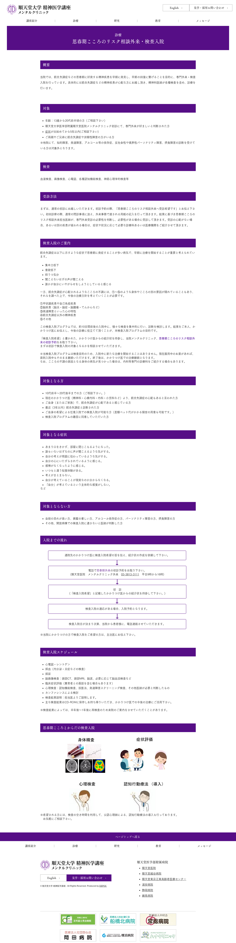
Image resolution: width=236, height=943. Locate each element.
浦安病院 (147, 884)
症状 (48, 131)
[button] (31, 21)
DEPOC (103, 886)
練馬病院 (147, 895)
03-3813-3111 (130, 574)
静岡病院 (147, 890)
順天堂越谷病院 (151, 873)
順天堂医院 (149, 868)
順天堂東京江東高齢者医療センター (164, 879)
